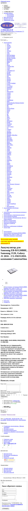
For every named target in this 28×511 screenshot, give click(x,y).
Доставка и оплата (9, 429)
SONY (8, 182)
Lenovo (9, 125)
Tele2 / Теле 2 (10, 192)
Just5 (8, 119)
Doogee (9, 79)
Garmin (9, 93)
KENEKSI (9, 121)
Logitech (9, 129)
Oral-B (8, 157)
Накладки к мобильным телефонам (13, 226)
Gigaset (9, 94)
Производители (8, 453)
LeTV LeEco (10, 126)
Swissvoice (9, 188)
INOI (8, 111)
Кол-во (2, 410)
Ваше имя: (3, 384)
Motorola (9, 143)
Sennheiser (9, 177)
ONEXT (9, 154)
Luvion (8, 131)
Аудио (5, 224)
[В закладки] (1, 398)
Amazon (9, 46)
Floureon (9, 88)
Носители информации (10, 222)
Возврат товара (8, 440)
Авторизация (10, 16)
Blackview (9, 60)
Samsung (9, 174)
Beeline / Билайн (11, 58)
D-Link (8, 72)
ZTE (8, 205)
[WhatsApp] (6, 447)
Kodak (8, 122)
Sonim (8, 181)
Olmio (8, 150)
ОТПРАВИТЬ (5, 508)
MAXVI (9, 133)
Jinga (8, 117)
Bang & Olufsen (11, 55)
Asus (8, 52)
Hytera (8, 110)
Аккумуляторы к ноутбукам (11, 208)
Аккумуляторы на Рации (10, 216)
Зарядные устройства (9, 223)
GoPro (8, 98)
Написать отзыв (11, 414)
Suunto (8, 187)
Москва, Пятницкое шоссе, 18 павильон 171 (12, 31)
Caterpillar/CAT (11, 70)
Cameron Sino (10, 66)
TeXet (8, 194)
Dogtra (8, 77)
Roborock (9, 171)
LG (8, 128)
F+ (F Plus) (9, 86)
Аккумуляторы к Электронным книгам (14, 215)
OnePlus (9, 153)
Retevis (8, 170)
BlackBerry (10, 59)
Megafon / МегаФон (12, 135)
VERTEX (9, 196)
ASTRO (9, 51)
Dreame (9, 80)
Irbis (8, 112)
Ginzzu (8, 96)
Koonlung (9, 124)
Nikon (8, 146)
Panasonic (9, 160)
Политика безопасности (10, 430)
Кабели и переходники (10, 220)
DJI (8, 76)
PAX (8, 161)
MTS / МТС (10, 145)
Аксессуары (7, 227)
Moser (8, 142)
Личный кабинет (8, 468)
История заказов (8, 469)
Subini (8, 185)
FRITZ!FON (10, 91)
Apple (8, 48)
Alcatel (8, 45)
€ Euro (5, 5)
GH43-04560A (22, 420)
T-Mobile (9, 189)
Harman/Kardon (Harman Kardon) (15, 103)
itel (7, 114)
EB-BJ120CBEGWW (12, 420)
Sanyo (8, 175)
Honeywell (9, 104)
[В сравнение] (2, 398)
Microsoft (9, 138)
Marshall (9, 132)
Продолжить (4, 396)
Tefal (8, 191)
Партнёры (6, 456)
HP (7, 105)
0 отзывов (3, 414)
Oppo (8, 156)
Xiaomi (8, 199)
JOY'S (8, 118)
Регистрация (10, 14)
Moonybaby (10, 140)
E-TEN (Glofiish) (11, 83)
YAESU (9, 201)
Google (8, 97)
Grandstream (10, 100)
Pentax (8, 163)
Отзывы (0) (7, 302)
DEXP (8, 73)
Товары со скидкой (9, 458)
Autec (8, 53)
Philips (8, 164)
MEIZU (9, 136)
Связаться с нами (8, 439)
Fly (7, 90)
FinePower (9, 87)
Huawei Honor (10, 108)
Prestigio (9, 167)
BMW (8, 62)
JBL (8, 115)
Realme (9, 168)
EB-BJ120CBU (16, 418)
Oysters (9, 159)
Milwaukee (9, 139)
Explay (8, 84)
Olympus (9, 152)
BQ (8, 63)
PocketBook (10, 166)
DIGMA (9, 74)
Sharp (8, 178)
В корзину (3, 411)
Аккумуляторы (8, 42)
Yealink (9, 202)
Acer (8, 44)
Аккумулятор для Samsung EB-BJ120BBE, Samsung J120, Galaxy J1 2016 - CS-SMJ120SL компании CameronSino (15, 234)
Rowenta (9, 173)
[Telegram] (10, 447)
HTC (8, 107)
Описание (6, 300)
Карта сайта (7, 442)
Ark (8, 49)
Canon (8, 67)
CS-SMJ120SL (7, 418)
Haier (8, 101)
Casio (8, 69)
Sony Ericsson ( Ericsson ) (13, 184)
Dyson (8, 81)
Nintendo (9, 147)
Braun (8, 65)
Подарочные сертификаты (11, 455)
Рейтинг (3, 395)
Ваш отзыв (3, 390)
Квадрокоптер (10, 206)
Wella (8, 198)
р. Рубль (6, 9)
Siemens (9, 180)
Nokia (8, 149)
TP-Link (9, 195)
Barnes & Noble (11, 56)
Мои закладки (7, 471)
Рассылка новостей (9, 472)
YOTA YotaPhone (11, 203)
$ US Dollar (6, 7)
